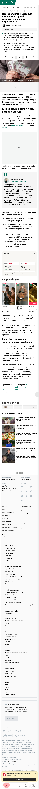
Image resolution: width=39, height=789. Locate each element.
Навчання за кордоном (12, 662)
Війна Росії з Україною (13, 567)
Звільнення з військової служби (14, 592)
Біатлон (7, 692)
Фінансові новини (10, 618)
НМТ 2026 (8, 657)
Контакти (23, 516)
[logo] (12, 2)
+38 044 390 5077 (26, 479)
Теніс (6, 689)
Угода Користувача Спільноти (26, 507)
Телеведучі (5, 518)
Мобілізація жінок (10, 597)
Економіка (5, 7)
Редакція (4, 509)
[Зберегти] (34, 57)
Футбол (7, 687)
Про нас (4, 506)
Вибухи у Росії (9, 581)
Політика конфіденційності (9, 527)
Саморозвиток (9, 660)
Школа (7, 655)
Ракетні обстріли (10, 569)
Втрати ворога (9, 584)
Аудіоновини (9, 558)
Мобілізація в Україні (12, 590)
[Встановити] (19, 777)
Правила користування (8, 524)
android (7, 730)
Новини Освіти (10, 650)
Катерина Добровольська (13, 25)
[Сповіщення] (37, 2)
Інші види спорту (10, 694)
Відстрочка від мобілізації (13, 602)
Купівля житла (9, 673)
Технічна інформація (26, 513)
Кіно (6, 632)
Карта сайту (24, 529)
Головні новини (10, 548)
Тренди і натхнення (11, 676)
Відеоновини (9, 555)
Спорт (7, 682)
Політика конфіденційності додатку (9, 535)
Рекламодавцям (6, 521)
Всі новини (9, 546)
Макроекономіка (14, 7)
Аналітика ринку (10, 671)
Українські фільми (10, 637)
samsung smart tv (20, 735)
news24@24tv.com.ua (8, 479)
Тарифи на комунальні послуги (14, 621)
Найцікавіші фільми (11, 634)
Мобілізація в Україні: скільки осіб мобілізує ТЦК (19, 605)
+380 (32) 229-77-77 (12, 761)
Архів (22, 526)
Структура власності (26, 523)
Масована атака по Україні (13, 579)
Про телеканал (6, 515)
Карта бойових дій (10, 571)
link (22, 486)
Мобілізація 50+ (10, 595)
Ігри (22, 532)
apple (20, 730)
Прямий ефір (9, 553)
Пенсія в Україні (10, 626)
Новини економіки (11, 611)
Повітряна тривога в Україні (13, 576)
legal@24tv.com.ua (23, 763)
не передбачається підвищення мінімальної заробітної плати (15, 387)
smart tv (7, 735)
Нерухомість (9, 669)
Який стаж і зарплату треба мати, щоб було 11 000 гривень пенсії (18, 167)
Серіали (7, 644)
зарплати (29, 40)
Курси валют (9, 616)
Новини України (10, 550)
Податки (7, 623)
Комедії (7, 641)
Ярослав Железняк (18, 125)
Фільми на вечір (10, 639)
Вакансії (23, 519)
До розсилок (11, 718)
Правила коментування (27, 510)
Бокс (6, 684)
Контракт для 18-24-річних (13, 600)
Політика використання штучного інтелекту (8, 531)
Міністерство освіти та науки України (16, 653)
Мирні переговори (10, 574)
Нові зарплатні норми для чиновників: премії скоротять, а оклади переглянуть (29, 7)
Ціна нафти (8, 613)
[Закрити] (35, 773)
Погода (7, 560)
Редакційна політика (8, 512)
